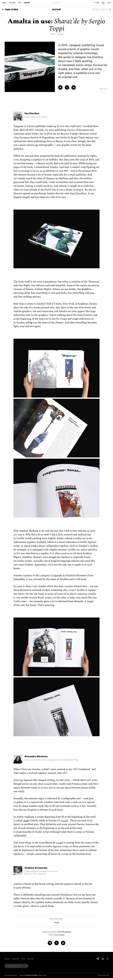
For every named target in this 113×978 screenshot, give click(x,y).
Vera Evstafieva (78, 193)
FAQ (19, 3)
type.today (11, 9)
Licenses (12, 3)
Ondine (94, 546)
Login (109, 2)
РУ (94, 2)
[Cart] (103, 2)
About (4, 3)
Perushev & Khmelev (31, 975)
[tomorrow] (102, 9)
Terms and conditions (10, 975)
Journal (27, 3)
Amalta (54, 167)
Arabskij (41, 542)
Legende (57, 575)
